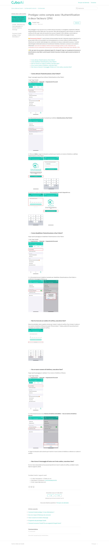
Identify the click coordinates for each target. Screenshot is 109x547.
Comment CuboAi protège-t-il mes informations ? (16, 35)
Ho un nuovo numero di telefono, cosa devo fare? (44, 65)
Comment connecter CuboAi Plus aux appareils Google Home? (44, 523)
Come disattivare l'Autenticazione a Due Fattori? (43, 61)
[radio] (50, 495)
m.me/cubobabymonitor (50, 480)
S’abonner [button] (77, 22)
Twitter (31, 487)
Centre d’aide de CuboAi (17, 8)
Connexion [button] (93, 2)
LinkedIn (33, 487)
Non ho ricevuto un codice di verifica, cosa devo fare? (45, 63)
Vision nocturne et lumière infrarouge (38, 517)
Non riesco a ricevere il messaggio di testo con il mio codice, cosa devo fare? (51, 67)
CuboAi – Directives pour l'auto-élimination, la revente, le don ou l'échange (18, 27)
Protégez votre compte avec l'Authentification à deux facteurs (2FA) (18, 19)
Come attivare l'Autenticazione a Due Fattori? (43, 60)
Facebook (29, 487)
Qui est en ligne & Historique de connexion (39, 515)
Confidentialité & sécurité (30, 8)
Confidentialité (41, 8)
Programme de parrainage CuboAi (37, 520)
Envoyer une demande (83, 2)
